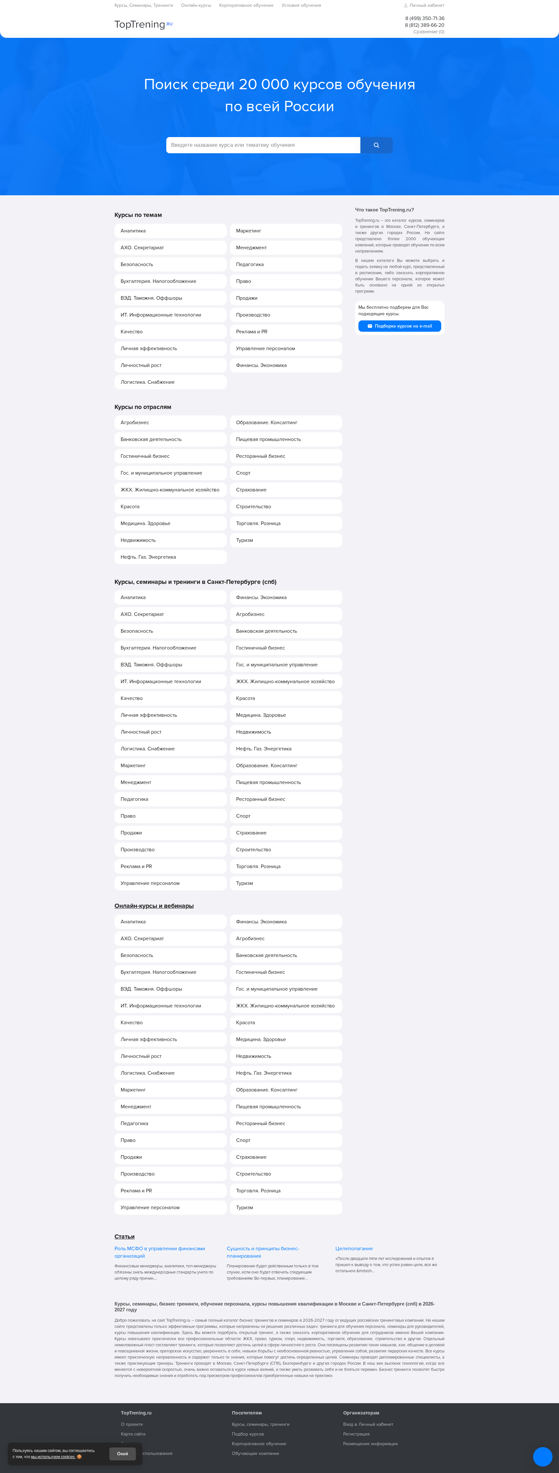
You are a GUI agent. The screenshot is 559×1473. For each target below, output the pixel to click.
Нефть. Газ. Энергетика (148, 557)
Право (243, 281)
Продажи (247, 298)
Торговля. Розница (258, 523)
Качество (132, 331)
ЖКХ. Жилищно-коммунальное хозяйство (170, 490)
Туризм (244, 540)
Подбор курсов (248, 1434)
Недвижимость (138, 540)
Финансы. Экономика (261, 365)
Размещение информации (370, 1443)
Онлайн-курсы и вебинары (154, 906)
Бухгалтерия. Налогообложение (158, 281)
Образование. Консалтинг (267, 422)
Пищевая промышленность (268, 439)
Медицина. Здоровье (145, 523)
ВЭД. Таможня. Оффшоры (151, 298)
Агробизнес (135, 422)
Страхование (251, 490)
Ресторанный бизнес (260, 456)
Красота (130, 506)
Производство (253, 315)
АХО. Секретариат (142, 247)
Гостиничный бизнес (145, 456)
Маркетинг (248, 231)
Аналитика (133, 231)
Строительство (253, 506)
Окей (122, 1454)
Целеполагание (354, 1248)
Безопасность (137, 264)
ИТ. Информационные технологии (161, 315)
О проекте (132, 1424)
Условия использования (146, 1453)
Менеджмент (251, 247)
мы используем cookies (53, 1456)
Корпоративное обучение (259, 1443)
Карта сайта (133, 1434)
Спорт (243, 473)
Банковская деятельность (151, 439)
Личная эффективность (149, 348)
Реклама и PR (252, 331)
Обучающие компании (255, 1453)
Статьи (125, 1237)
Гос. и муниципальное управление (161, 473)
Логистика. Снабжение (148, 382)
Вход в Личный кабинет (368, 1424)
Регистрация (356, 1434)
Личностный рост (141, 365)
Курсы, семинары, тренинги (261, 1424)
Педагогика (250, 264)
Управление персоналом (265, 348)
